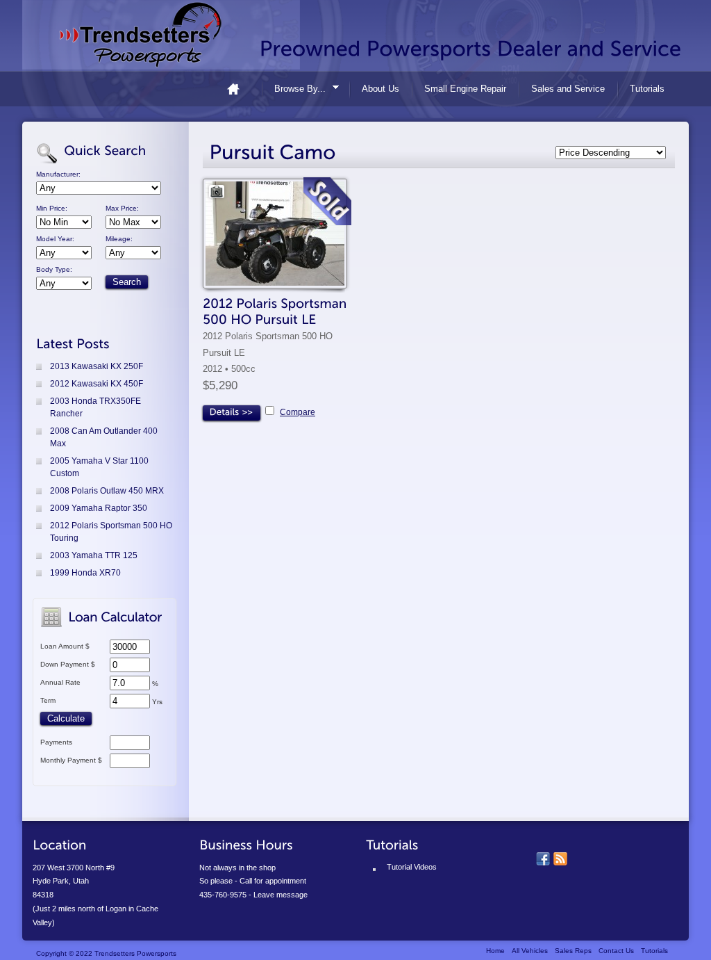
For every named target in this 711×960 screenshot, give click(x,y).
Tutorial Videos (412, 867)
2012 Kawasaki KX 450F (96, 384)
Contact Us (616, 950)
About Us (380, 88)
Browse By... (295, 90)
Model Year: (55, 239)
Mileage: (119, 239)
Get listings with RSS (560, 859)
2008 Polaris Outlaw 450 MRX (107, 491)
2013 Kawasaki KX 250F (96, 366)
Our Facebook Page (543, 859)
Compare (297, 412)
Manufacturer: (58, 174)
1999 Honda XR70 (85, 573)
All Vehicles (530, 950)
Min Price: (51, 208)
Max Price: (122, 208)
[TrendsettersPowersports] (161, 35)
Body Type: (54, 269)
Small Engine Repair (465, 88)
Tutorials (647, 88)
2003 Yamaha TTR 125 (93, 555)
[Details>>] (231, 413)
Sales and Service (568, 88)
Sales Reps (573, 950)
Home (239, 88)
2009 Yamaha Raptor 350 (98, 508)
